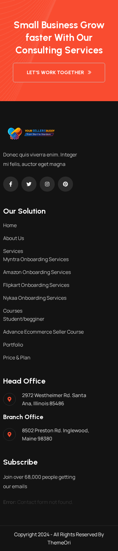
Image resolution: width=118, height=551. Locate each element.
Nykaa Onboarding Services (34, 297)
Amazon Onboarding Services (37, 272)
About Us (13, 238)
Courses (12, 310)
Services (13, 251)
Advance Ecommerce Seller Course (43, 331)
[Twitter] (29, 184)
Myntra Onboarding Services (36, 259)
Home (10, 225)
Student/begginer (23, 318)
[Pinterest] (65, 184)
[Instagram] (47, 184)
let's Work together (55, 72)
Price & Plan (17, 357)
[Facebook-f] (10, 184)
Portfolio (13, 344)
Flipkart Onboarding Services (36, 284)
